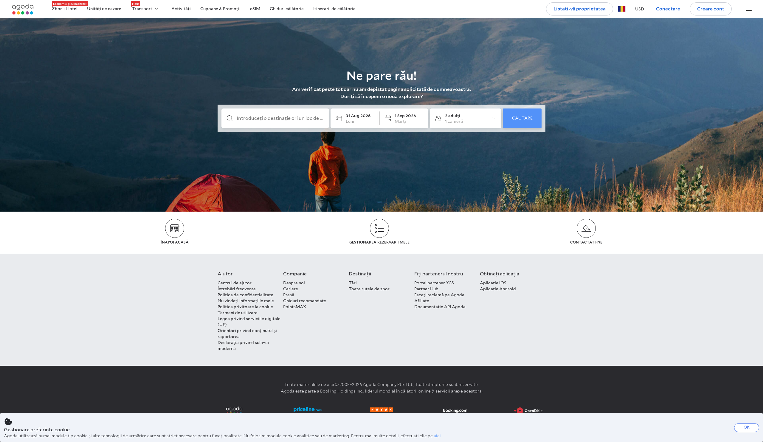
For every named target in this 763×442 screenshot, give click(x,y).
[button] (621, 9)
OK (747, 427)
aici (437, 435)
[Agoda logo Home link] (23, 9)
